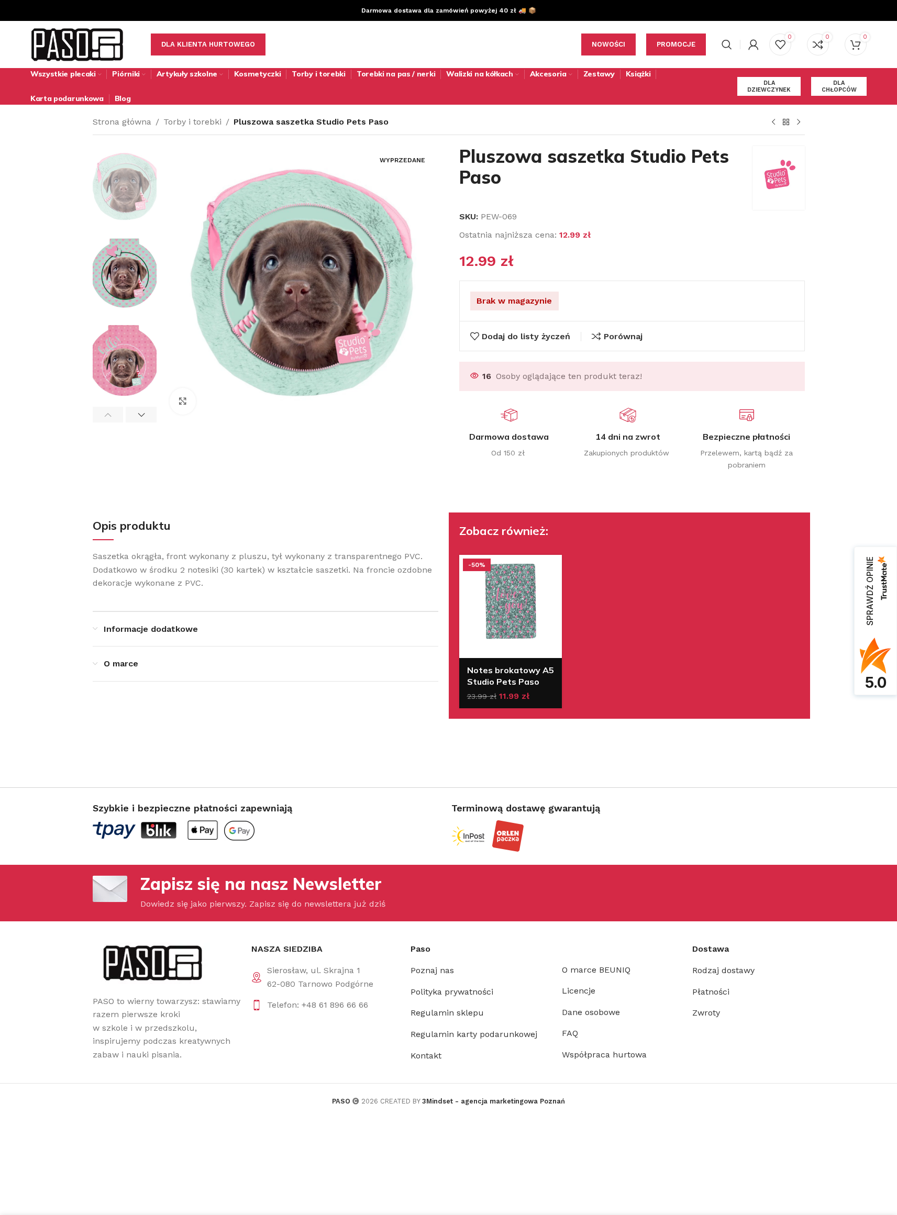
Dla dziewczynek (769, 86)
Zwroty (706, 1013)
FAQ (570, 1033)
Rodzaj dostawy (723, 970)
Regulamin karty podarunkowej (474, 1034)
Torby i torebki (192, 122)
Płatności (710, 992)
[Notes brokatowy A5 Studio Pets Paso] (510, 606)
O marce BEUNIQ (596, 970)
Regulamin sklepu (447, 1013)
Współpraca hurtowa (604, 1055)
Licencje (578, 991)
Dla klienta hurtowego (208, 44)
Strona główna (122, 122)
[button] (108, 414)
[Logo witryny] (77, 44)
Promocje (676, 44)
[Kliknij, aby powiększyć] (183, 401)
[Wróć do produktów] (786, 122)
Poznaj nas (432, 970)
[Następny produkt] (798, 122)
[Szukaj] (726, 44)
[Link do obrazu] (152, 962)
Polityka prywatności (452, 992)
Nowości (608, 44)
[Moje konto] (753, 44)
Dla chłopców (839, 86)
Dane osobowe (591, 1012)
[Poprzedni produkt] (773, 122)
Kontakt (426, 1056)
